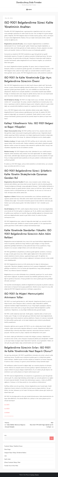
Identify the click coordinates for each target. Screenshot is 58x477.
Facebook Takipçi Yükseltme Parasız (13, 446)
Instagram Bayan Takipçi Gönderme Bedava (15, 452)
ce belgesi (7, 412)
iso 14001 (6, 404)
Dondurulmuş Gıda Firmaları (29, 2)
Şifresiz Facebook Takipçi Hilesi (12, 462)
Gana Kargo (7, 449)
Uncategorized (9, 416)
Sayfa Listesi (7, 459)
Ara (5, 435)
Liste (5, 456)
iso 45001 (7, 408)
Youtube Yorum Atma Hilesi (11, 465)
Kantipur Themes (34, 475)
